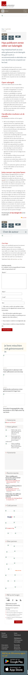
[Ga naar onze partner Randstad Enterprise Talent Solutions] (10, 547)
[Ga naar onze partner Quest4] (10, 553)
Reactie (4, 272)
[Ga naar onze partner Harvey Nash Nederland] (10, 535)
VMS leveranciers (18, 640)
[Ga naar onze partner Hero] (18, 535)
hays (23, 217)
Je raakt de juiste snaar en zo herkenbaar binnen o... (13, 490)
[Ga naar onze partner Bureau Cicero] (10, 582)
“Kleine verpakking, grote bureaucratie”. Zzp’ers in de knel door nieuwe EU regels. (16, 445)
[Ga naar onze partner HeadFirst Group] (18, 529)
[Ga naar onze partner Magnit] (10, 523)
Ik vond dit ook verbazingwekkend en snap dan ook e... (14, 499)
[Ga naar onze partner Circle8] (10, 517)
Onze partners (5, 647)
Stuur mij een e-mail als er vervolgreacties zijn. (14, 321)
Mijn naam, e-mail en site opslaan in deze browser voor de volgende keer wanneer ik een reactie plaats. (13, 308)
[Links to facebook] (13, 600)
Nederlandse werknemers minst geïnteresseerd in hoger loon (12, 390)
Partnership (17, 645)
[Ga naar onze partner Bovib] (18, 523)
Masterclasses (17, 635)
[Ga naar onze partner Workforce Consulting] (18, 553)
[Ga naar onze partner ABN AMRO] (18, 559)
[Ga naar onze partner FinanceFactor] (18, 511)
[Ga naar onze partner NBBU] (10, 576)
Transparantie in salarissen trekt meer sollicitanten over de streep (13, 371)
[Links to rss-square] (20, 600)
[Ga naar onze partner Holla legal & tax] (18, 565)
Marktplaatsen (17, 638)
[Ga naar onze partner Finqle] (10, 511)
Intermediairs (17, 642)
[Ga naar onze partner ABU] (18, 576)
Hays (3, 29)
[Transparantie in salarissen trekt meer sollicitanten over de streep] (14, 361)
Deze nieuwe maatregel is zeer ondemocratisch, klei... (13, 482)
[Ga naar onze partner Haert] (10, 565)
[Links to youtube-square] (8, 600)
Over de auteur (10, 231)
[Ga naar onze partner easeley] (18, 547)
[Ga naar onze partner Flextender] (18, 517)
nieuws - (5, 368)
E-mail (4, 297)
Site (3, 303)
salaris (25, 217)
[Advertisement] (14, 462)
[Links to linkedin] (16, 600)
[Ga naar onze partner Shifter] (10, 559)
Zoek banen (4, 649)
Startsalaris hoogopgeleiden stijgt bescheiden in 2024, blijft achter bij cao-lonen (13, 410)
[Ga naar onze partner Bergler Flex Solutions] (10, 588)
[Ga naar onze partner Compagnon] (10, 529)
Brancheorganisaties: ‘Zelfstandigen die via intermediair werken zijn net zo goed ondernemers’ (13, 438)
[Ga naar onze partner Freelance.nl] (18, 571)
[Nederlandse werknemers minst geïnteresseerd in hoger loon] (14, 380)
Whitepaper (4, 637)
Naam (4, 291)
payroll (3, 180)
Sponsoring (17, 647)
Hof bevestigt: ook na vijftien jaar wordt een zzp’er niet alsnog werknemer (16, 432)
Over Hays (5, 243)
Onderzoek (4, 635)
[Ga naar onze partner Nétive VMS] (10, 571)
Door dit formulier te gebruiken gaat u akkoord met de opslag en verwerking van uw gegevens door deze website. (14, 315)
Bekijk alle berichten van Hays (14, 259)
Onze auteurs (4, 645)
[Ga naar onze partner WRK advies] (18, 588)
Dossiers (3, 633)
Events (15, 633)
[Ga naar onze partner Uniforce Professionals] (18, 582)
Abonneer (18, 622)
